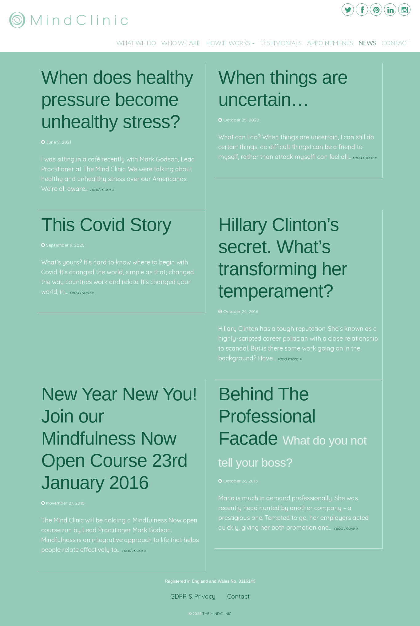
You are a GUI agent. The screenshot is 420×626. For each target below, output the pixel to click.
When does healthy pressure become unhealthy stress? (117, 99)
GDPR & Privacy (193, 596)
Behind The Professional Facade (266, 416)
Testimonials (281, 42)
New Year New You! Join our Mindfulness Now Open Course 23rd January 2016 (119, 438)
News (367, 42)
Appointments (330, 42)
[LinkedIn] (390, 9)
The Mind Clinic (216, 613)
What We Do (136, 42)
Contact (396, 42)
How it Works (229, 42)
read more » (102, 189)
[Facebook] (362, 9)
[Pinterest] (376, 9)
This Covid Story (106, 224)
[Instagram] (404, 9)
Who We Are (180, 42)
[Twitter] (348, 9)
